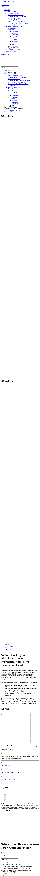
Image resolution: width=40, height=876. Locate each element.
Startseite (7, 10)
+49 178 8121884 (6, 779)
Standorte (11, 30)
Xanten (14, 44)
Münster (14, 39)
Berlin (14, 33)
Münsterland (15, 41)
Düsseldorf (15, 34)
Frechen (14, 36)
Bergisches (15, 31)
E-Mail (5, 873)
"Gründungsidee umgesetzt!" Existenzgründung (17, 868)
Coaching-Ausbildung (14, 49)
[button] (21, 73)
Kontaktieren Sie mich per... (9, 872)
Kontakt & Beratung (10, 51)
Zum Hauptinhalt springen (8, 1)
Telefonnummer (5, 859)
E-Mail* (3, 852)
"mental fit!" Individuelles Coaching (13, 865)
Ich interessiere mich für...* (9, 863)
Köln (13, 38)
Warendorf (15, 43)
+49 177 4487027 (6, 766)
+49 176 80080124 (6, 772)
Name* (3, 856)
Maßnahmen (12, 28)
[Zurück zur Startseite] (5, 5)
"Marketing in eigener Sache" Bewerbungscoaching (18, 866)
